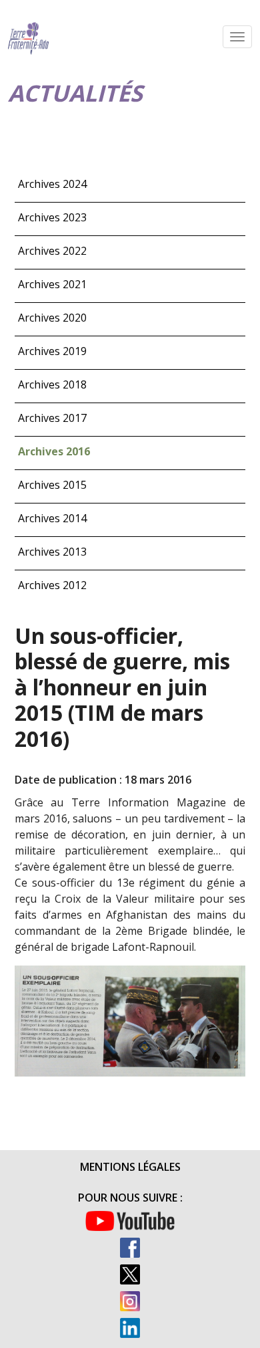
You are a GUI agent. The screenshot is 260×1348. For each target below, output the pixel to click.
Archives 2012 (52, 585)
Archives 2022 (52, 250)
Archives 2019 (52, 351)
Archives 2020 (52, 317)
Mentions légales (130, 1166)
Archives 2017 (52, 418)
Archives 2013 (52, 551)
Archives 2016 (54, 451)
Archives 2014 (52, 518)
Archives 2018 (52, 384)
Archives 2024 (52, 184)
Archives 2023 (52, 217)
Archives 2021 (52, 284)
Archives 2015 (52, 484)
